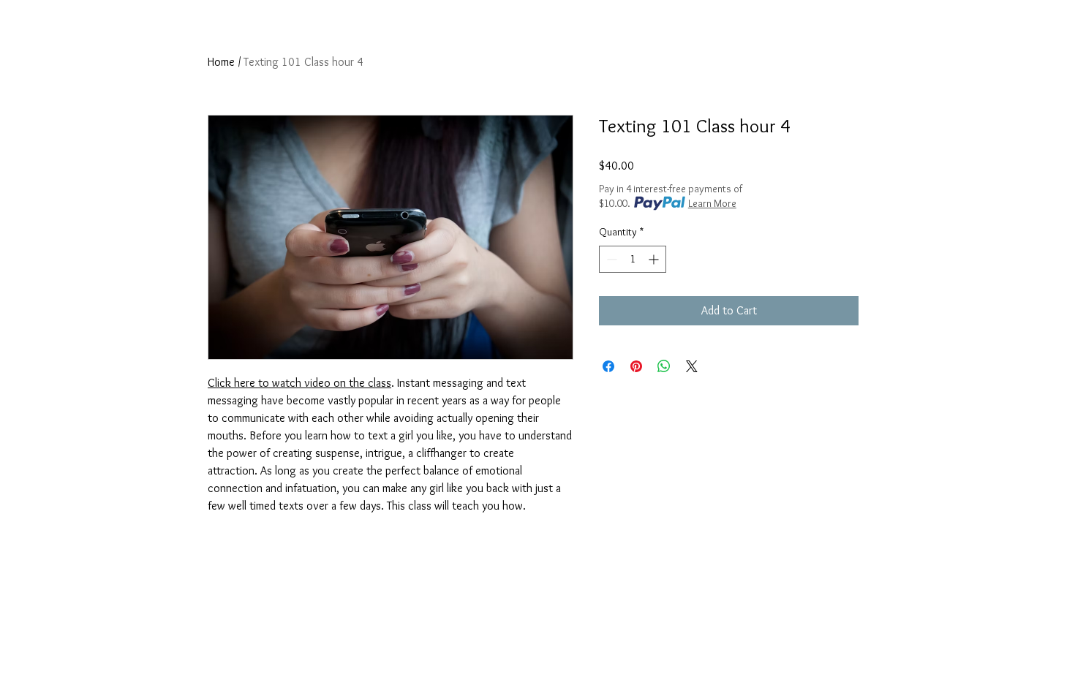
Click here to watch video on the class (299, 383)
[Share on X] (692, 366)
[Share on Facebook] (608, 366)
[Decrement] (610, 259)
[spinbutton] (632, 259)
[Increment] (655, 259)
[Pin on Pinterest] (636, 366)
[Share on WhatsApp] (664, 366)
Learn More (712, 203)
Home (221, 62)
